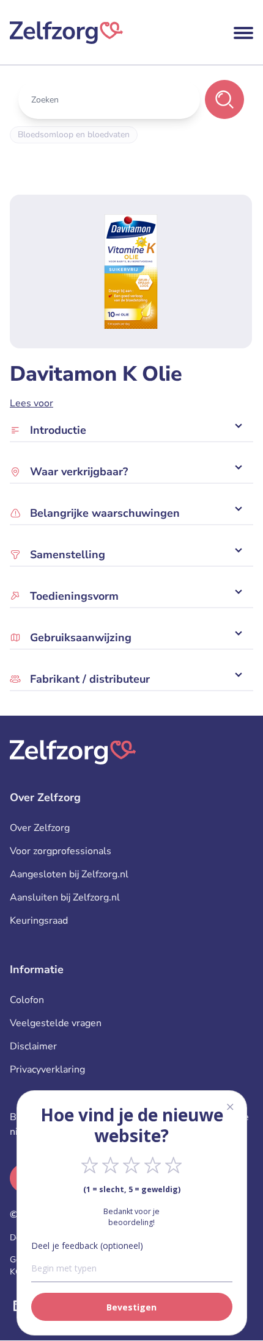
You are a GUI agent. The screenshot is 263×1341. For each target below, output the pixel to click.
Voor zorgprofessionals (60, 851)
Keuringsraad (39, 920)
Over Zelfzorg (40, 828)
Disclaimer (33, 1046)
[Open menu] (243, 33)
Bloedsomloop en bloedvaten (74, 134)
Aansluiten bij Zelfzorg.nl (65, 897)
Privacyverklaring (47, 1069)
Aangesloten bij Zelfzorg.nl (69, 874)
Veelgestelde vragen (56, 1023)
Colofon (27, 1000)
